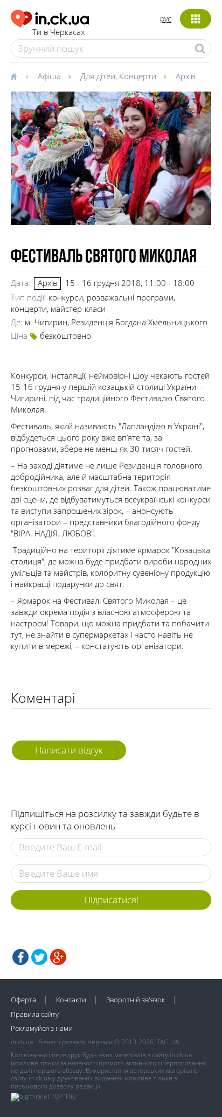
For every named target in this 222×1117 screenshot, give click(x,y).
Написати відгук (69, 750)
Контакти (71, 999)
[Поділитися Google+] (58, 957)
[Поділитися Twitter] (39, 957)
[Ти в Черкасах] (50, 17)
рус (165, 18)
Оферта (23, 999)
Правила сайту (35, 1014)
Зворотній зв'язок (135, 999)
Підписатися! (111, 899)
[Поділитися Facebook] (20, 957)
